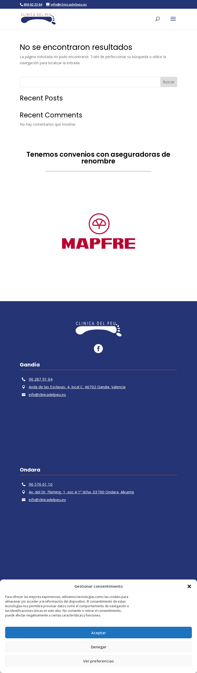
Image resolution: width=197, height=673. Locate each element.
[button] (189, 586)
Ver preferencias (98, 660)
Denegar (98, 646)
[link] (38, 18)
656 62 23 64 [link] (33, 4)
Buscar (168, 81)
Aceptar (98, 632)
